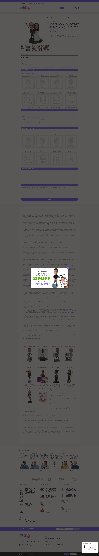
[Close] (68, 268)
